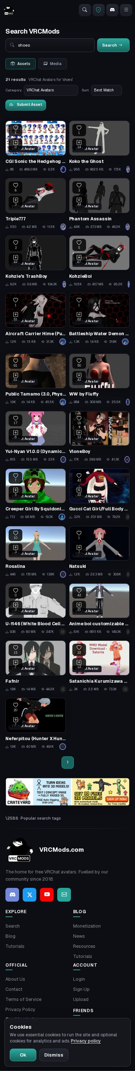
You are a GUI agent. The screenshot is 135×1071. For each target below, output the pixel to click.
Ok (23, 1055)
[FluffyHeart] (128, 402)
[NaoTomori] (63, 459)
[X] (29, 895)
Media (56, 63)
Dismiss (53, 1055)
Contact (13, 989)
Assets (23, 63)
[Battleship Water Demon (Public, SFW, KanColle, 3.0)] (99, 319)
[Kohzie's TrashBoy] (35, 262)
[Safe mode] (99, 10)
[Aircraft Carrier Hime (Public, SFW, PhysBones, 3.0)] (35, 319)
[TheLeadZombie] (63, 574)
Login (79, 979)
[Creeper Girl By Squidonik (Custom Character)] (35, 494)
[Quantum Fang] (128, 574)
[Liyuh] (128, 632)
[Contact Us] (64, 895)
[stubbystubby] (62, 341)
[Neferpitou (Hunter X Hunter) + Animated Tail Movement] (35, 724)
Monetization (87, 926)
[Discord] (112, 10)
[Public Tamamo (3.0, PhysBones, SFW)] (35, 380)
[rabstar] (62, 746)
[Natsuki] (99, 552)
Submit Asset (29, 104)
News (79, 936)
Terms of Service (23, 999)
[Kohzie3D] (128, 169)
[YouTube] (47, 895)
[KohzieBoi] (99, 262)
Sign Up (81, 989)
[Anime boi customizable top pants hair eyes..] (99, 609)
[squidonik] (62, 517)
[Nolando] (127, 459)
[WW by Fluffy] (99, 380)
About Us (15, 979)
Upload (81, 999)
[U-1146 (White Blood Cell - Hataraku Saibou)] (35, 609)
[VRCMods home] (9, 10)
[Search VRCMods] (85, 10)
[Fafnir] (35, 666)
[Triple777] (35, 204)
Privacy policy (86, 1041)
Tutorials (14, 946)
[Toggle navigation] (126, 10)
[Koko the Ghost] (99, 147)
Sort (85, 90)
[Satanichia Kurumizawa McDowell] (99, 666)
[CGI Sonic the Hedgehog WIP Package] (35, 147)
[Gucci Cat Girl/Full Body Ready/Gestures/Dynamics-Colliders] (99, 494)
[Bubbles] (128, 517)
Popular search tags (41, 818)
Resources (84, 946)
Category (13, 90)
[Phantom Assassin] (99, 204)
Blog (10, 936)
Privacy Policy (20, 1009)
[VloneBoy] (99, 437)
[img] (67, 792)
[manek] (62, 632)
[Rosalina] (35, 552)
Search (12, 926)
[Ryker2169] (63, 169)
